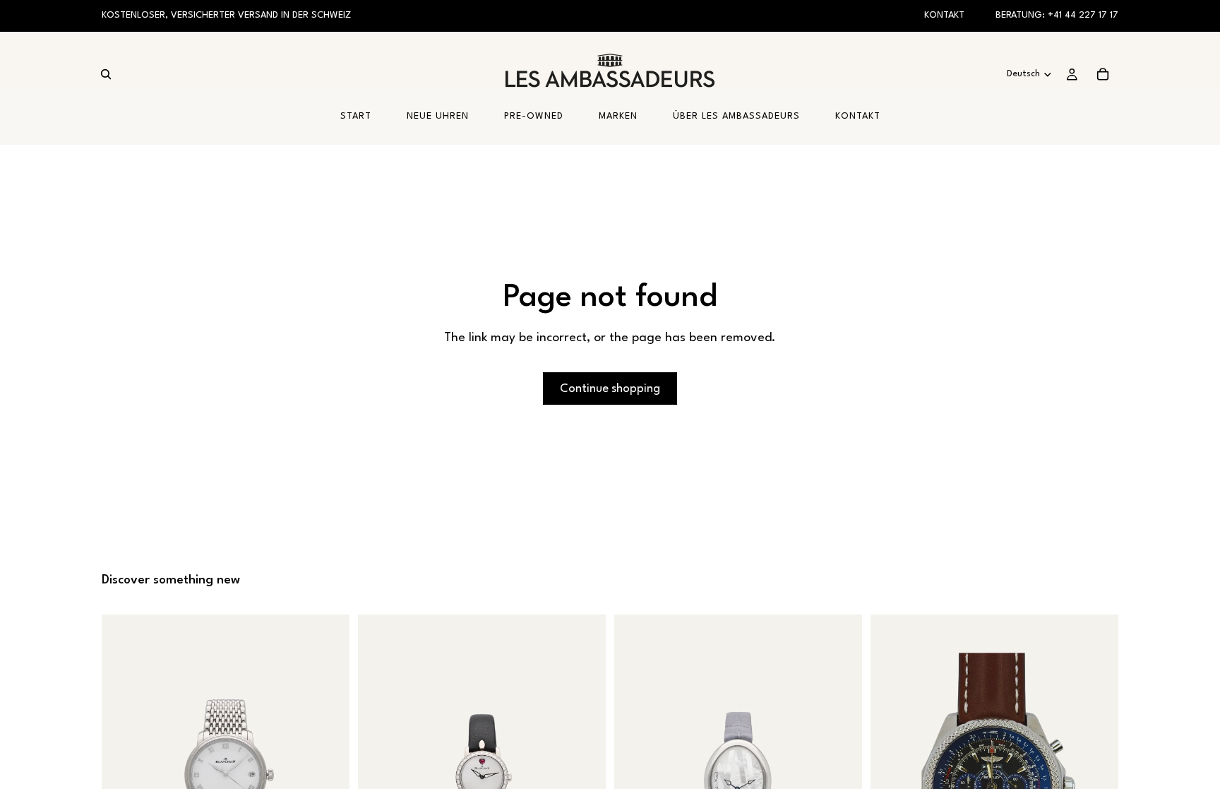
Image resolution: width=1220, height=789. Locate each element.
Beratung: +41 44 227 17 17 (1056, 15)
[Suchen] (105, 74)
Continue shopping (610, 389)
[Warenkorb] (1102, 74)
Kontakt (944, 15)
